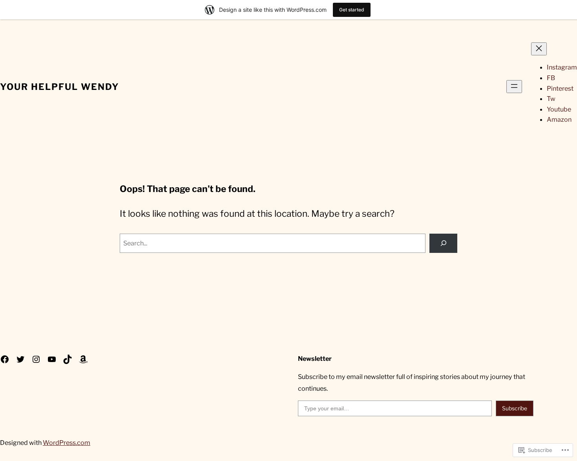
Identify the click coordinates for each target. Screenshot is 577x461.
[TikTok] (67, 359)
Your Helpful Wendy (60, 86)
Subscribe (514, 408)
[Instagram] (36, 359)
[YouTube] (52, 359)
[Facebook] (4, 359)
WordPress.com (66, 442)
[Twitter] (20, 359)
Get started (351, 10)
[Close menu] (539, 48)
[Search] (443, 243)
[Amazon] (83, 359)
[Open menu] (514, 86)
